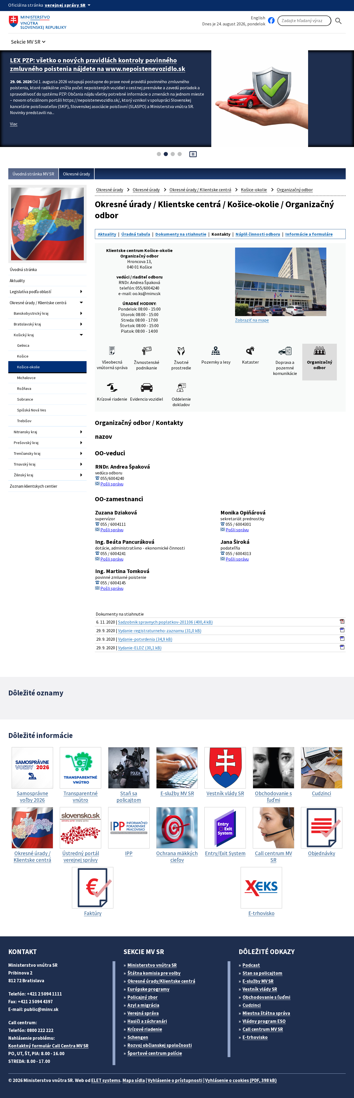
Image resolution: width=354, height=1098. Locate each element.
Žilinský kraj (23, 474)
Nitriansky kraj (25, 431)
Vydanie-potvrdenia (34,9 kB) (145, 639)
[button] (29, 40)
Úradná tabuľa (135, 234)
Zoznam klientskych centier (33, 486)
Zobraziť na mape (252, 320)
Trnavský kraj (24, 464)
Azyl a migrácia (143, 1005)
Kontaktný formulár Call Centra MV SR (48, 1046)
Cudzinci (252, 1005)
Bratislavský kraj (27, 324)
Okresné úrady (76, 174)
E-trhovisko (255, 1037)
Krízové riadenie (144, 1029)
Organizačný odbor (295, 189)
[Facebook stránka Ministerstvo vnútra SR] (271, 20)
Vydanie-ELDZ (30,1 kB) (140, 647)
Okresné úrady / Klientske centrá (38, 302)
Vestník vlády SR (260, 989)
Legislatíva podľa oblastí (30, 291)
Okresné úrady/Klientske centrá (161, 981)
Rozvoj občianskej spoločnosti (159, 1045)
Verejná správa (143, 1013)
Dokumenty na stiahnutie (180, 234)
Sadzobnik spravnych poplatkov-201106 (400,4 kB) (165, 622)
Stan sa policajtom (262, 973)
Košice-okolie (28, 366)
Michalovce (26, 377)
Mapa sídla (134, 1080)
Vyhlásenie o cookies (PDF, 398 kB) (241, 1080)
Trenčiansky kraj (27, 453)
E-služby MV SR (258, 981)
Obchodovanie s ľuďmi (266, 997)
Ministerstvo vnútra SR (152, 965)
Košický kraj (24, 334)
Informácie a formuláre (309, 234)
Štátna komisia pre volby (154, 973)
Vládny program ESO (264, 1021)
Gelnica (23, 345)
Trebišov (24, 420)
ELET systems (105, 1080)
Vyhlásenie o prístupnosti (175, 1080)
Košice (22, 356)
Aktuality (17, 280)
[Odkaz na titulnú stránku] (38, 20)
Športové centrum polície (154, 1053)
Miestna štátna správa (266, 1013)
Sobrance (25, 399)
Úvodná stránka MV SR (33, 174)
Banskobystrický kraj (31, 313)
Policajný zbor (142, 997)
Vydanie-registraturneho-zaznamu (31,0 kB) (159, 630)
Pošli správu (111, 484)
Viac (13, 132)
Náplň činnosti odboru (258, 234)
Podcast (251, 965)
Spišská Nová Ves (31, 410)
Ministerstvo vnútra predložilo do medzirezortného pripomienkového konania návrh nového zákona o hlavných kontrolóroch (97, 69)
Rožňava (24, 388)
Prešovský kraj (26, 442)
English (258, 17)
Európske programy (148, 989)
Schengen (137, 1037)
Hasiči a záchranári (147, 1021)
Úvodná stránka (23, 269)
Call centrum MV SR (263, 1029)
